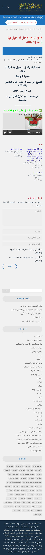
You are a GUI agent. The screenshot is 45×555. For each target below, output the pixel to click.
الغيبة (9, 490)
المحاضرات (38, 401)
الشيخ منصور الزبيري (14, 482)
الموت (39, 494)
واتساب (26, 510)
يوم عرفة (38, 514)
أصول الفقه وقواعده (34, 340)
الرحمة (23, 478)
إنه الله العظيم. (37, 173)
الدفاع (39, 478)
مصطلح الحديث (36, 450)
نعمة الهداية (38, 317)
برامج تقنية (38, 412)
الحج (39, 474)
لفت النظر (8, 502)
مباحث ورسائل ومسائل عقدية (30, 431)
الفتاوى (39, 382)
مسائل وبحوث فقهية (34, 447)
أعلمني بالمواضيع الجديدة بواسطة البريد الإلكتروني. (25, 259)
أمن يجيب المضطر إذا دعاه (32, 321)
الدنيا (31, 478)
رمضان (22, 498)
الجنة (14, 470)
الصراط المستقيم (27, 486)
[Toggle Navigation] (4, 8)
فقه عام (39, 424)
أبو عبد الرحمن (32, 57)
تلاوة (10, 494)
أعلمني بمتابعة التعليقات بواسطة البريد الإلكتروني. (26, 251)
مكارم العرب (8, 506)
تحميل (32, 132)
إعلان (27, 466)
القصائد (39, 393)
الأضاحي (19, 466)
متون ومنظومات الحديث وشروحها (28, 435)
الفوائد (40, 386)
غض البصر (26, 502)
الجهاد (7, 470)
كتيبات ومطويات (35, 428)
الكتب (40, 397)
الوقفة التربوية (20, 494)
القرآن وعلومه (37, 390)
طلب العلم (38, 420)
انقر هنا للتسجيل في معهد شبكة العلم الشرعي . (21, 22)
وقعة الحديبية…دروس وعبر (31, 306)
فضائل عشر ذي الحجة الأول (31, 313)
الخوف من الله (13, 474)
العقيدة (39, 378)
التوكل (30, 470)
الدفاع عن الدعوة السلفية (32, 367)
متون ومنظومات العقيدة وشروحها (29, 439)
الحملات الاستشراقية (27, 474)
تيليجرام (38, 498)
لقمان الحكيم (37, 506)
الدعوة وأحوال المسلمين (33, 363)
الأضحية (10, 466)
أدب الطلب (38, 336)
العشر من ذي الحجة (27, 490)
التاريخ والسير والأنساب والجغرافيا (29, 344)
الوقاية (31, 494)
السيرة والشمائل (36, 374)
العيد (16, 490)
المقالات (39, 405)
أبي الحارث (37, 466)
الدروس (39, 359)
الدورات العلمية (36, 371)
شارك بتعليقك (37, 62)
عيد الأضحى (37, 502)
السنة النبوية (13, 478)
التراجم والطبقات (35, 348)
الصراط (38, 486)
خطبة (29, 498)
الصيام (8, 486)
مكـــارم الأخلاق (36, 510)
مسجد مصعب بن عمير (22, 506)
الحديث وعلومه (36, 352)
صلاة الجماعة (11, 498)
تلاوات (39, 416)
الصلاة (16, 486)
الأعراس (38, 470)
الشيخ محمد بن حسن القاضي (32, 482)
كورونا (17, 502)
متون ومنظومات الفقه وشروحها (30, 443)
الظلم (39, 490)
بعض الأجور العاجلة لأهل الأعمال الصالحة (26, 310)
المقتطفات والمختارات (33, 409)
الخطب (7, 60)
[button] (42, 539)
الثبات (22, 470)
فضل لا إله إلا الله (16, 149)
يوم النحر (16, 510)
